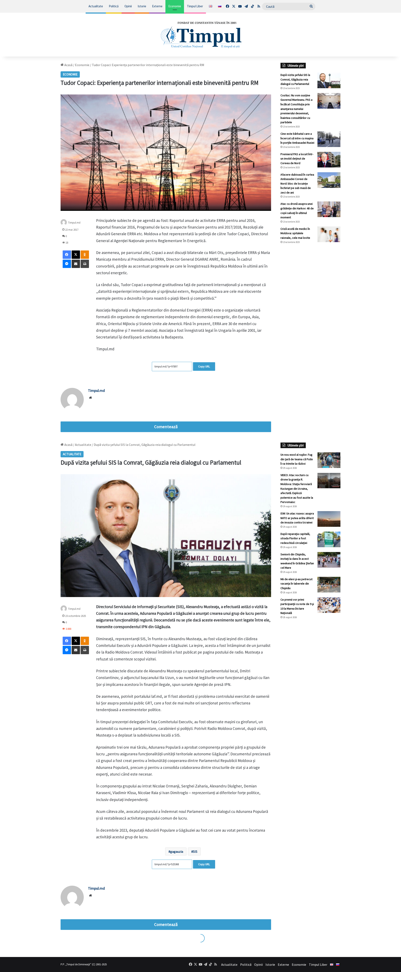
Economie (174, 6)
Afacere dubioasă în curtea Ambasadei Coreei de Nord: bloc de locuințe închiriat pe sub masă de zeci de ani (297, 183)
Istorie (142, 6)
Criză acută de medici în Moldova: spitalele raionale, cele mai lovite (295, 233)
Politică (114, 6)
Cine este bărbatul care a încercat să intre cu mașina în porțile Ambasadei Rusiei (297, 138)
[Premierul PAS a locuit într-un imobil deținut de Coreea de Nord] (328, 159)
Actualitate (96, 6)
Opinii (128, 6)
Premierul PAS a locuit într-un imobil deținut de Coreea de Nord (296, 158)
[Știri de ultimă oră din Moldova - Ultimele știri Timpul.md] (201, 34)
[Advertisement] (310, 317)
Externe (157, 6)
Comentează (166, 426)
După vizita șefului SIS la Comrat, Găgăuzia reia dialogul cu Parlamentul (295, 79)
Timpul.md (74, 222)
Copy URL (204, 366)
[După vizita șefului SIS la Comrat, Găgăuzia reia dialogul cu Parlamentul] (328, 80)
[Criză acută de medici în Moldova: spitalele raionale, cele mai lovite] (328, 234)
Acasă (68, 65)
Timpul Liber (195, 6)
